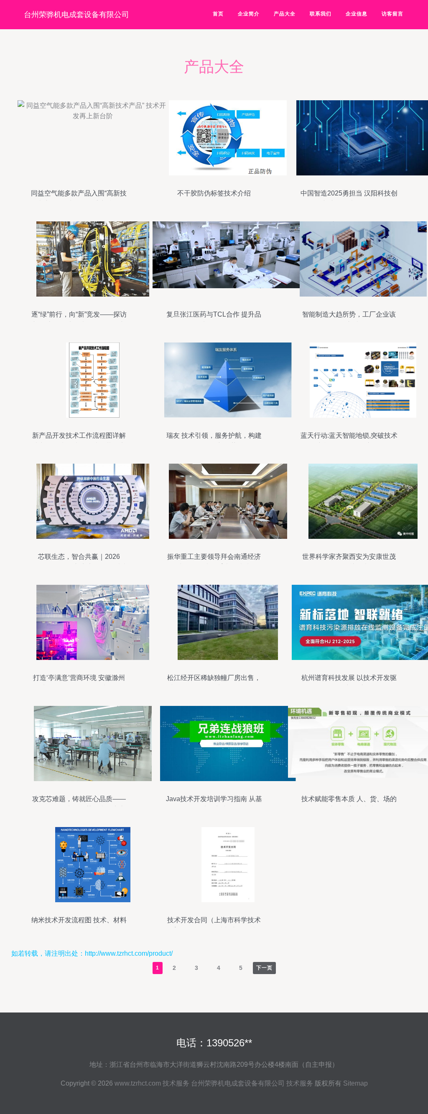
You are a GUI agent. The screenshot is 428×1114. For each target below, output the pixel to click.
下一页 (264, 968)
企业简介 (249, 14)
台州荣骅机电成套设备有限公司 (76, 14)
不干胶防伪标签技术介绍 (214, 193)
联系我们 (320, 14)
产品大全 (285, 14)
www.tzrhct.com (138, 1083)
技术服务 (176, 1083)
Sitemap (355, 1083)
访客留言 (392, 14)
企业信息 (356, 14)
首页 (218, 14)
